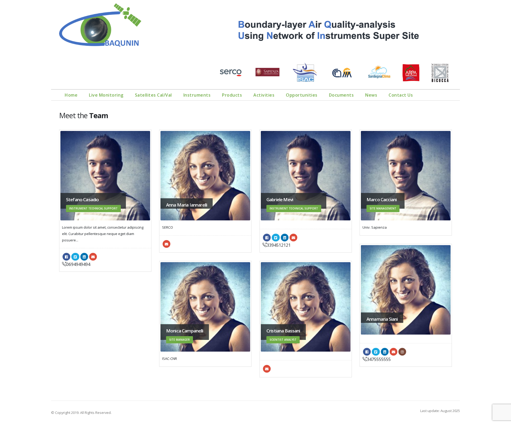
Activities (263, 95)
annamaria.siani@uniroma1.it (393, 352)
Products (232, 95)
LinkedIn (84, 257)
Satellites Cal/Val (153, 95)
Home (71, 95)
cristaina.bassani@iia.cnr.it (267, 369)
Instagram (402, 352)
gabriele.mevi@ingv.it (293, 237)
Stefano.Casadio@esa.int (93, 257)
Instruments (197, 95)
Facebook (66, 257)
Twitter (75, 257)
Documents (341, 95)
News (371, 95)
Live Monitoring (106, 95)
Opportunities (302, 95)
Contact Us (401, 95)
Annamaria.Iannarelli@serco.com (166, 244)
